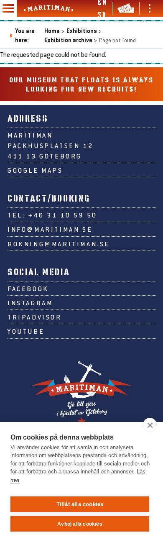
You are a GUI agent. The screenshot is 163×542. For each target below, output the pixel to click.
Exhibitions (81, 31)
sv (101, 14)
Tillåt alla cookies (80, 504)
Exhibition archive (68, 40)
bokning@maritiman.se (59, 243)
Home (52, 31)
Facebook (28, 288)
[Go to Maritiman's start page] (48, 8)
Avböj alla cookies (79, 524)
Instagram (30, 302)
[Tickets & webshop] (126, 8)
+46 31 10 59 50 (62, 214)
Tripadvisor (35, 316)
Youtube (26, 331)
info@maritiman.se (50, 229)
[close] (150, 425)
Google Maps (35, 170)
